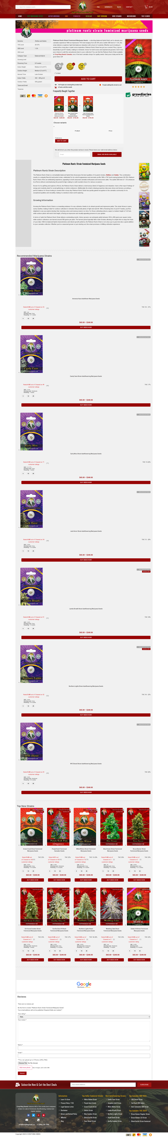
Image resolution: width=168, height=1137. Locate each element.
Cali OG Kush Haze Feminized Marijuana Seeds (88, 115)
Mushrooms (131, 16)
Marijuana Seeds (25, 21)
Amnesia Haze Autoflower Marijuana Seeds (86, 298)
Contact (129, 7)
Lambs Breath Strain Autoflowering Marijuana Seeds (86, 609)
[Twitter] (33, 1115)
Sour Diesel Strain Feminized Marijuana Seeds (73, 115)
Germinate (108, 7)
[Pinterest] (43, 1115)
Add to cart (61, 141)
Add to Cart (88, 79)
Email (20, 1052)
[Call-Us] (38, 1120)
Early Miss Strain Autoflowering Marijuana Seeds (86, 453)
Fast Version (102, 16)
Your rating (22, 1014)
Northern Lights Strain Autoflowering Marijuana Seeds (86, 686)
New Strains (117, 16)
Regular (89, 16)
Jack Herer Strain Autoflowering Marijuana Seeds (86, 531)
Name (20, 1045)
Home (20, 16)
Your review (22, 1020)
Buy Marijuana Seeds (35, 16)
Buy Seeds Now (86, 327)
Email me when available (107, 154)
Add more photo (25, 1067)
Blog (119, 7)
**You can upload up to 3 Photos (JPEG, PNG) (32, 1060)
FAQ (98, 7)
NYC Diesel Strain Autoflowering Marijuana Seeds (86, 763)
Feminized (76, 16)
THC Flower (145, 16)
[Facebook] (28, 1115)
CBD (66, 16)
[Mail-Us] (26, 1120)
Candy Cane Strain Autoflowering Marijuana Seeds (86, 376)
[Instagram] (38, 1115)
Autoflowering (54, 16)
